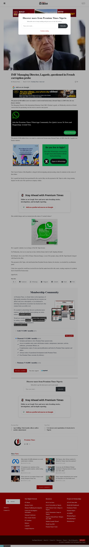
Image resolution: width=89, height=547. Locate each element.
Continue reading (44, 31)
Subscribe (63, 26)
